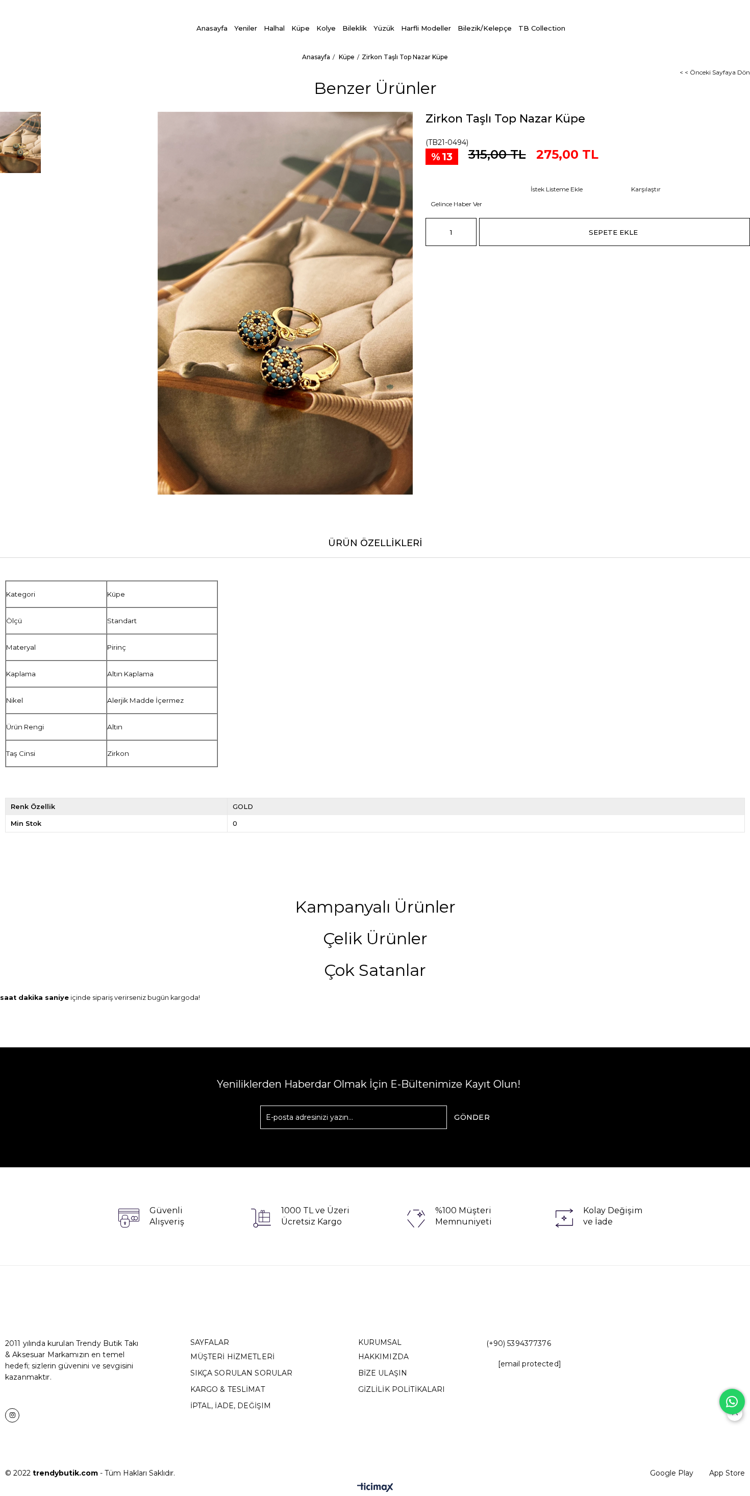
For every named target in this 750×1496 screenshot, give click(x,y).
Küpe (300, 28)
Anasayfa (212, 28)
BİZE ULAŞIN (383, 1373)
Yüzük (383, 28)
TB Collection (541, 28)
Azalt (433, 232)
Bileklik (354, 28)
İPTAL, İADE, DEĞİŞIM (230, 1405)
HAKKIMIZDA (383, 1356)
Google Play (671, 1473)
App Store (727, 1473)
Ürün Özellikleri (375, 543)
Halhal (274, 28)
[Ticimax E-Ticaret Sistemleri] (375, 1488)
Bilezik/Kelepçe (485, 28)
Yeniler (245, 28)
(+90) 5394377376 (518, 1343)
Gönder (472, 1117)
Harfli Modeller (426, 28)
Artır (469, 232)
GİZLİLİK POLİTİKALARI (401, 1389)
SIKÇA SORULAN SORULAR (241, 1373)
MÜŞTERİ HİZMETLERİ (232, 1356)
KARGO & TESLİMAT (227, 1389)
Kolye (326, 28)
